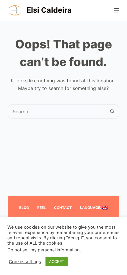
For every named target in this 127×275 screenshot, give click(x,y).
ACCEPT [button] (56, 261)
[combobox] (56, 111)
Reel (41, 207)
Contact (63, 207)
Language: (91, 207)
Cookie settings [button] (25, 261)
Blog (24, 207)
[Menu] (116, 10)
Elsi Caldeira (49, 10)
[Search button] (112, 111)
